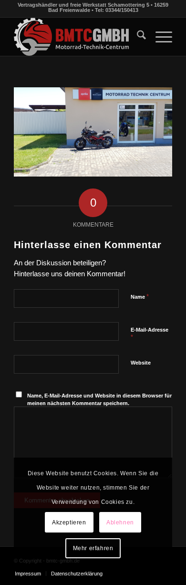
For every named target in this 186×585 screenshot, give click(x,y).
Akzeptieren (69, 522)
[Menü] (159, 37)
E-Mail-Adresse (149, 334)
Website (141, 363)
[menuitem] (136, 37)
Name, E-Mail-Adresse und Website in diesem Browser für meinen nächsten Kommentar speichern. (99, 400)
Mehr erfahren (93, 548)
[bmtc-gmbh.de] (77, 37)
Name (140, 296)
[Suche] (136, 37)
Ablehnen (120, 522)
